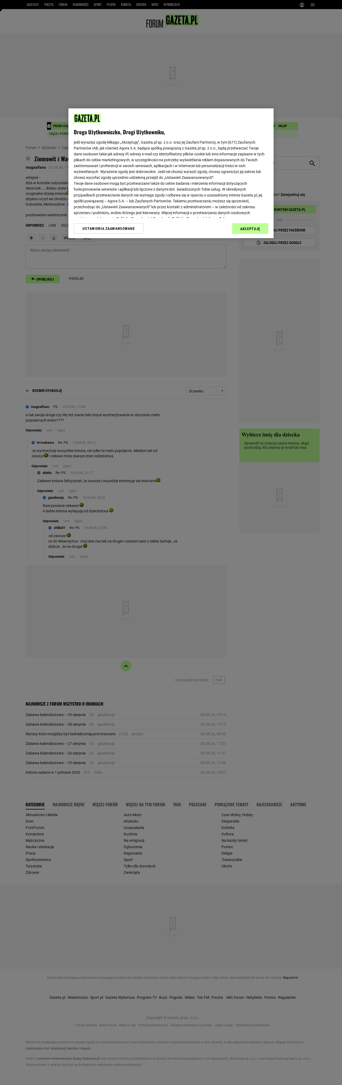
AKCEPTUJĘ (250, 229)
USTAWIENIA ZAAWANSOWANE (109, 228)
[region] (171, 173)
